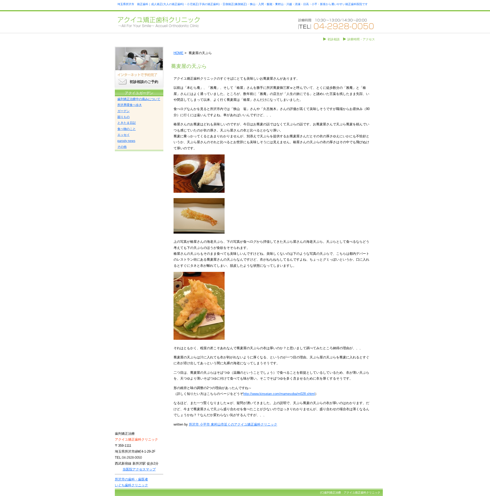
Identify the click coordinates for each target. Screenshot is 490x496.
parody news (126, 141)
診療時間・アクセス (361, 39)
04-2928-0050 (132, 457)
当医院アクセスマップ (139, 469)
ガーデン (123, 111)
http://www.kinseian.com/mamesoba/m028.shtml (279, 394)
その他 (122, 147)
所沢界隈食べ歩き (129, 105)
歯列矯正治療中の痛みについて (138, 99)
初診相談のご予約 (144, 82)
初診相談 (333, 39)
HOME (178, 53)
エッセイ (123, 135)
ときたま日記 (126, 123)
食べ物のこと (126, 129)
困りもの (123, 117)
